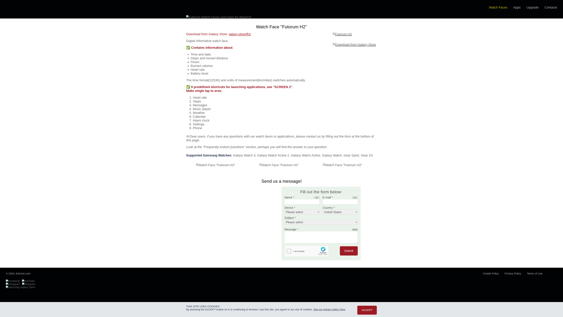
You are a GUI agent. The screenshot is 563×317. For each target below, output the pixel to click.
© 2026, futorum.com (18, 273)
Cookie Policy (491, 273)
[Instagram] (13, 284)
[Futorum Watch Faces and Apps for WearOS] (18, 7)
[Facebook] (13, 281)
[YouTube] (29, 281)
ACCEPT (367, 310)
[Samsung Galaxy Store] (20, 287)
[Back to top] (552, 276)
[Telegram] (29, 284)
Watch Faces (498, 7)
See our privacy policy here (329, 309)
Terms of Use (534, 273)
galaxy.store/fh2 (240, 34)
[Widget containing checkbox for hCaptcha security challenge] (306, 251)
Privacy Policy (513, 273)
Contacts (551, 7)
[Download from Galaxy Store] (355, 42)
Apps (517, 7)
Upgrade (532, 7)
